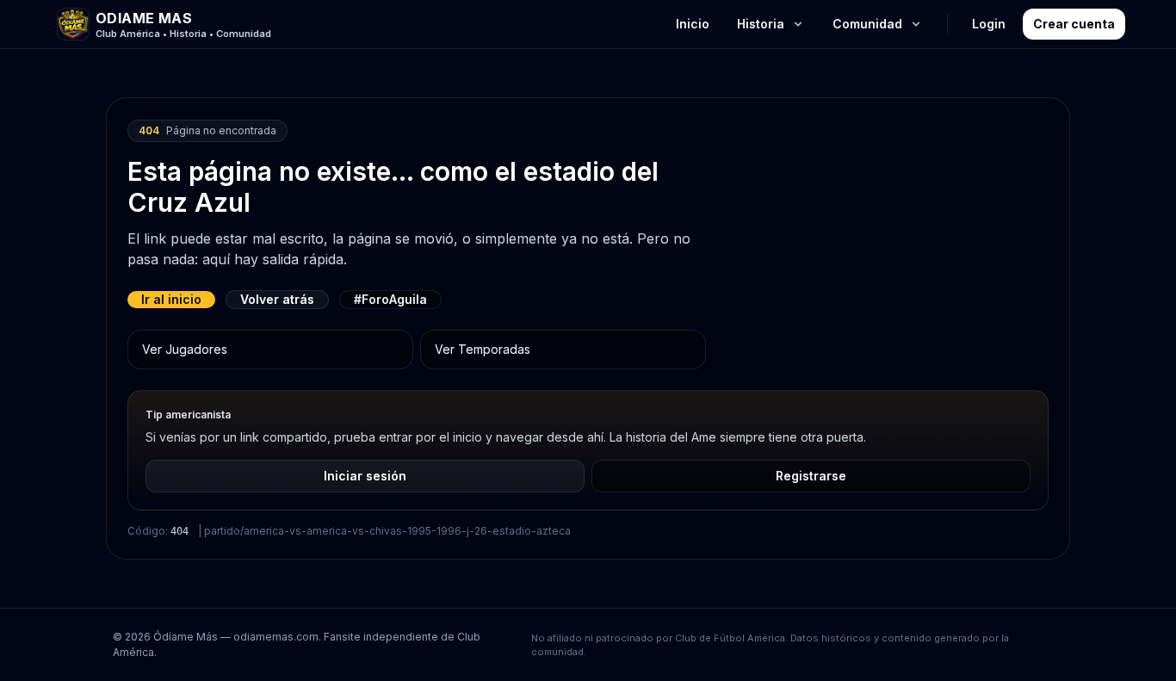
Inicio (692, 23)
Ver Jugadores (184, 349)
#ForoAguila (390, 299)
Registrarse (811, 475)
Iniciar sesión (365, 475)
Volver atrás (277, 299)
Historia (760, 23)
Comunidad (867, 23)
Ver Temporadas (482, 349)
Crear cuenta (1074, 23)
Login (989, 23)
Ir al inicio (171, 299)
